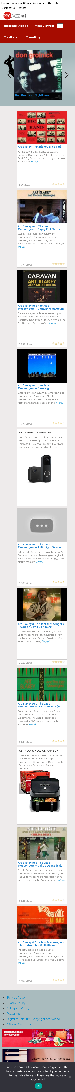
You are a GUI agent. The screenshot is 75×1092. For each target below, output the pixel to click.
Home (5, 3)
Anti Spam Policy (18, 1008)
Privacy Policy (16, 1003)
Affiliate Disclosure (19, 1024)
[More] (34, 161)
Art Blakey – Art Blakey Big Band (39, 146)
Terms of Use (16, 997)
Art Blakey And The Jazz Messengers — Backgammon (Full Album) (40, 706)
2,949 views (25, 901)
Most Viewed (44, 25)
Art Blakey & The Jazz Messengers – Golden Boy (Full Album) (41, 625)
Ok (38, 1085)
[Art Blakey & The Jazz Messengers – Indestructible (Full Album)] (42, 922)
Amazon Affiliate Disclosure (28, 3)
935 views (24, 185)
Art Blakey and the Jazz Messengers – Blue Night (35, 387)
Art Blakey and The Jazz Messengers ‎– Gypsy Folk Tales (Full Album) (39, 229)
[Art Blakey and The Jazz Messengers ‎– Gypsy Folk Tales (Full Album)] (42, 206)
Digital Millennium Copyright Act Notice (33, 1019)
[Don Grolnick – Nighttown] (38, 75)
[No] (70, 1077)
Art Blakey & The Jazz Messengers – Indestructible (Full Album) (41, 944)
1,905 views (25, 583)
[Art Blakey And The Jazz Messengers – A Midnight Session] (42, 524)
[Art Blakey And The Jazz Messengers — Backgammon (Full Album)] (42, 684)
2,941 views (25, 742)
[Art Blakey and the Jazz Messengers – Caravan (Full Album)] (42, 286)
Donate (22, 8)
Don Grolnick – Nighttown (32, 95)
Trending (33, 37)
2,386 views (25, 344)
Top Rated (12, 37)
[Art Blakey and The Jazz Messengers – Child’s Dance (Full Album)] (42, 843)
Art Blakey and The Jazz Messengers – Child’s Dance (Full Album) (40, 865)
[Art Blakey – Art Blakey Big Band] (42, 127)
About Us (53, 3)
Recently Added (16, 25)
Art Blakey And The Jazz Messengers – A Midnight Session (40, 546)
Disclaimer (14, 1013)
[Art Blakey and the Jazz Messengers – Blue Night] (42, 365)
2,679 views (25, 264)
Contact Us (8, 8)
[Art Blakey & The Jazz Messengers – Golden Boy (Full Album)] (42, 604)
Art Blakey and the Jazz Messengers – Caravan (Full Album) (41, 307)
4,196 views (25, 980)
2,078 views (25, 424)
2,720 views (25, 662)
